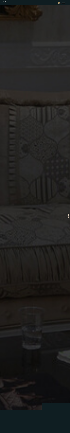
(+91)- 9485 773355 (4, 1)
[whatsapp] (68, 215)
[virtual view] (68, 216)
